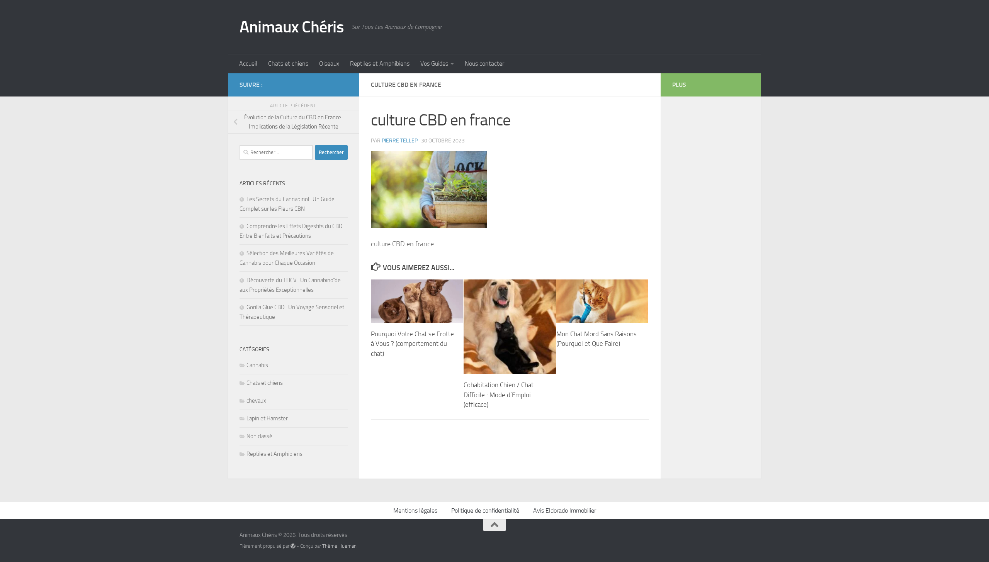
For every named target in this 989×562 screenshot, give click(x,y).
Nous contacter (484, 63)
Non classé (259, 436)
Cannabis (257, 365)
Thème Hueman (339, 546)
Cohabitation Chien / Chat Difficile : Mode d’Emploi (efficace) (499, 394)
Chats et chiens (288, 63)
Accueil (248, 63)
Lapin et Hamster (267, 418)
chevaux (256, 400)
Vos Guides (434, 63)
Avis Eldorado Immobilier (564, 510)
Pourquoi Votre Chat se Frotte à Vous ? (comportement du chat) (412, 343)
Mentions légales (415, 510)
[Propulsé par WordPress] (293, 545)
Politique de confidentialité (485, 510)
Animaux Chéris (292, 27)
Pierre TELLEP (400, 140)
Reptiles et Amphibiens (380, 63)
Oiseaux (329, 63)
